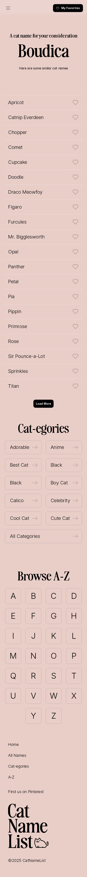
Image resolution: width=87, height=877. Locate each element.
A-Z (11, 777)
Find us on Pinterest (26, 791)
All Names (17, 755)
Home (13, 744)
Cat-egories (18, 766)
